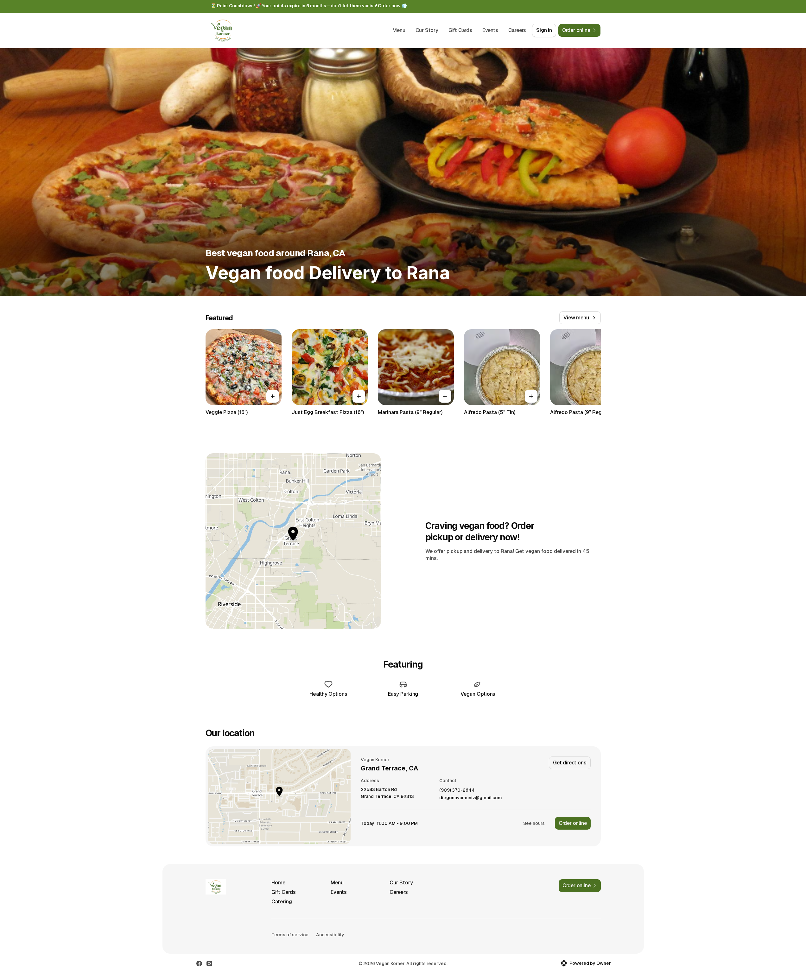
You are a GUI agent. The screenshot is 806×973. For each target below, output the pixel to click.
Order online (573, 823)
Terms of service (289, 935)
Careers (517, 30)
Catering (281, 901)
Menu (398, 30)
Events (490, 30)
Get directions (569, 762)
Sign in (544, 30)
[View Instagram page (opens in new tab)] (209, 963)
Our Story (427, 30)
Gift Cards (460, 30)
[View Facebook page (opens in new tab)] (199, 963)
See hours (534, 823)
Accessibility (330, 935)
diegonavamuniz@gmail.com (470, 798)
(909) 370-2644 (457, 790)
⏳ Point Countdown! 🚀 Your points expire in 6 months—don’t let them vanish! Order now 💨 (309, 6)
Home (278, 882)
